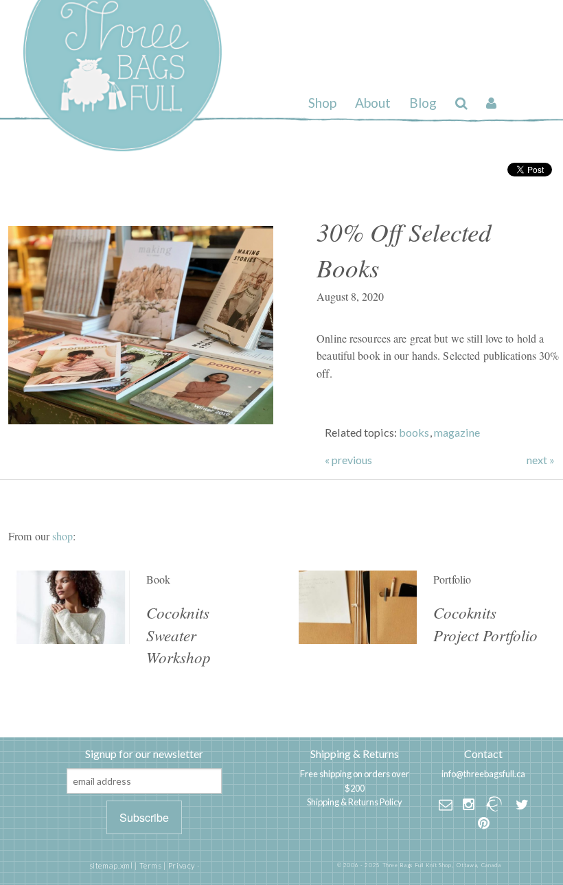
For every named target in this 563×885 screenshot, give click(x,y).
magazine (457, 432)
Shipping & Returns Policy (354, 801)
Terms (150, 865)
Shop (322, 103)
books (414, 432)
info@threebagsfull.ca (483, 773)
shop (62, 536)
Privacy (181, 865)
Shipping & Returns (354, 753)
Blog (423, 103)
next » (541, 460)
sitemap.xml (111, 865)
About (373, 103)
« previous (348, 460)
